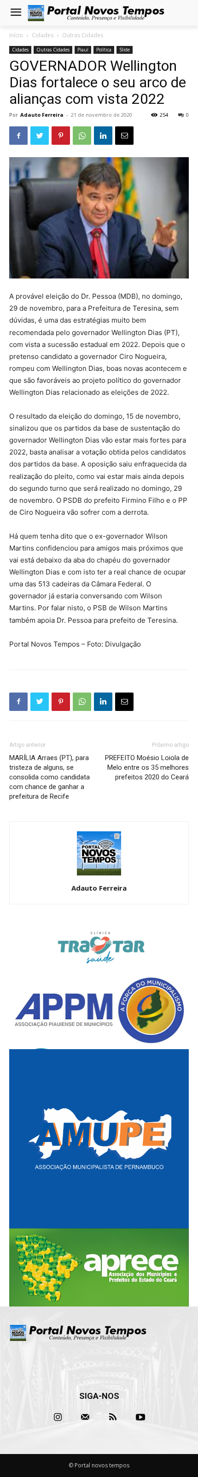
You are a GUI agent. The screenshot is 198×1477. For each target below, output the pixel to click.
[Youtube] (140, 1417)
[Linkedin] (103, 135)
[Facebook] (18, 135)
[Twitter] (39, 135)
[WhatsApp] (82, 135)
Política (103, 49)
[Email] (124, 135)
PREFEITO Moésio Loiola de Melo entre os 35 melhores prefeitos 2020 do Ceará (147, 767)
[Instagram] (57, 1417)
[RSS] (112, 1417)
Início (16, 35)
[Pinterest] (61, 135)
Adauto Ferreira (42, 114)
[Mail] (85, 1417)
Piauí (82, 49)
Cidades (42, 35)
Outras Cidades (82, 35)
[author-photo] (99, 875)
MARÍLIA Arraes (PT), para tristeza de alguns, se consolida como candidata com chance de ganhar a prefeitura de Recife (49, 777)
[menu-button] (15, 13)
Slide (124, 49)
